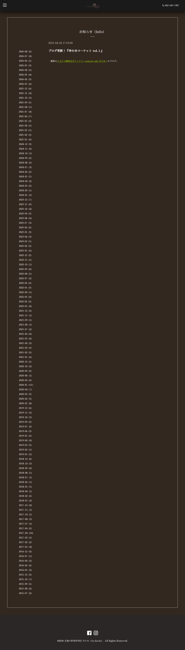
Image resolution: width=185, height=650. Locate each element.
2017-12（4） (26, 505)
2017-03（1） (26, 538)
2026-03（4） (26, 75)
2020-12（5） (26, 362)
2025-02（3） (26, 135)
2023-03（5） (26, 241)
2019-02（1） (26, 450)
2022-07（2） (26, 278)
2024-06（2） (26, 172)
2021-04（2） (26, 343)
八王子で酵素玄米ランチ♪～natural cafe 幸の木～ (82, 61)
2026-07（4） (26, 56)
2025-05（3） (26, 121)
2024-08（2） (26, 163)
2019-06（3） (26, 431)
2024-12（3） (26, 144)
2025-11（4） (26, 93)
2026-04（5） (26, 70)
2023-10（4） (26, 209)
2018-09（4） (26, 468)
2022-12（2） (26, 255)
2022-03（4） (26, 297)
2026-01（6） (26, 84)
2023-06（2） (26, 227)
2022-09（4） (26, 269)
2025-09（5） (26, 102)
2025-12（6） (26, 89)
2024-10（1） (26, 153)
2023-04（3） (26, 237)
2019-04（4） (26, 440)
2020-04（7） (26, 389)
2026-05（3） (26, 65)
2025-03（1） (26, 130)
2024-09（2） (26, 158)
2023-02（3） (26, 246)
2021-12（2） (26, 311)
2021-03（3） (26, 348)
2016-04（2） (26, 561)
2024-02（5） (26, 190)
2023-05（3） (26, 232)
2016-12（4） (26, 551)
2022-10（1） (26, 264)
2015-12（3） (26, 575)
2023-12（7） (26, 200)
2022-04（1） (26, 292)
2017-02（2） (26, 542)
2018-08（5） (26, 473)
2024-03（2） (26, 186)
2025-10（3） (26, 98)
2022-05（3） (26, 288)
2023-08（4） (26, 218)
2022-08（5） (26, 274)
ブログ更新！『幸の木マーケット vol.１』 (76, 50)
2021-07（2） (26, 329)
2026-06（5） (26, 61)
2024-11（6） (26, 149)
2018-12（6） (26, 459)
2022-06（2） (26, 283)
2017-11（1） (26, 510)
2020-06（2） (26, 380)
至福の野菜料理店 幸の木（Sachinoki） (83, 641)
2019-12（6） (26, 408)
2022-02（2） (26, 301)
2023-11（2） (26, 204)
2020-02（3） (26, 399)
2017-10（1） (26, 514)
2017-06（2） (26, 528)
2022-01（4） (26, 306)
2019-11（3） (26, 413)
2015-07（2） (26, 593)
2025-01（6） (26, 139)
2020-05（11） (26, 385)
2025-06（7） (26, 116)
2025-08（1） (26, 107)
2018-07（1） (26, 477)
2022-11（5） (26, 260)
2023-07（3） (26, 223)
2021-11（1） (26, 315)
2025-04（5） (26, 126)
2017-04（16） (26, 533)
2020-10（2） (26, 366)
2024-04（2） (26, 181)
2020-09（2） (26, 371)
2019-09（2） (26, 422)
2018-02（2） (26, 496)
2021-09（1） (26, 320)
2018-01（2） (26, 501)
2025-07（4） (26, 112)
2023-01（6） (26, 251)
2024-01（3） (26, 195)
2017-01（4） (26, 547)
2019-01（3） (26, 454)
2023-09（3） (26, 214)
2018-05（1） (26, 487)
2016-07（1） (26, 556)
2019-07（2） (26, 426)
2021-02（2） (26, 352)
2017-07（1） (26, 524)
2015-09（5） (26, 584)
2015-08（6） (26, 589)
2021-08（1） (26, 325)
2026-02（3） (26, 79)
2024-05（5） (26, 176)
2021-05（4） (26, 339)
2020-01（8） (26, 403)
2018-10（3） (26, 464)
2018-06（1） (26, 482)
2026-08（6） (26, 51)
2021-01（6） (26, 357)
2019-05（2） (26, 436)
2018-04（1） (26, 491)
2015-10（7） (26, 579)
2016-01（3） (26, 570)
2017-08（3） (26, 519)
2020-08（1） (26, 376)
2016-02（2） (26, 565)
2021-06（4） (26, 334)
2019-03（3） (26, 445)
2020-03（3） (26, 394)
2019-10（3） (26, 417)
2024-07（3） (26, 167)
